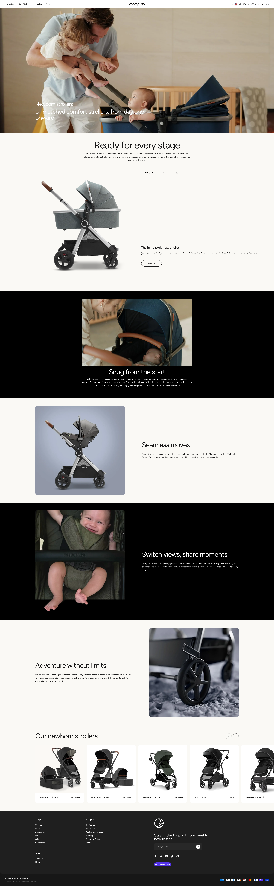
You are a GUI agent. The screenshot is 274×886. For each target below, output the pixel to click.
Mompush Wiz (201, 797)
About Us (39, 859)
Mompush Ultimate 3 (49, 797)
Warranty (89, 836)
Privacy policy (16, 881)
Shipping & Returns (93, 839)
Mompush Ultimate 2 (101, 797)
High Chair (39, 828)
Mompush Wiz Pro (151, 797)
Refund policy (8, 881)
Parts (37, 836)
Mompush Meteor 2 (255, 797)
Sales (37, 839)
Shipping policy (33, 881)
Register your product (94, 832)
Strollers (38, 825)
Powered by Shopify (22, 878)
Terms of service (25, 881)
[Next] (236, 736)
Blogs (37, 862)
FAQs (88, 843)
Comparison (40, 843)
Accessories (40, 832)
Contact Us (90, 825)
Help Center (91, 828)
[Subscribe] (198, 847)
